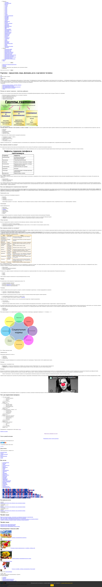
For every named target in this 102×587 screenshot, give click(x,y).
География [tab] (4, 477)
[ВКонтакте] (1, 442)
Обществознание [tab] (6, 470)
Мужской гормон (9, 405)
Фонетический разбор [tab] (7, 487)
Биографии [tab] (5, 482)
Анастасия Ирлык (8, 561)
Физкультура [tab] (5, 474)
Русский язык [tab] (5, 484)
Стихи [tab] (4, 469)
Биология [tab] (4, 463)
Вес (6, 424)
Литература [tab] (5, 483)
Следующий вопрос (6, 401)
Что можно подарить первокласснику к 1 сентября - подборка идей (23, 548)
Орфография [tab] (5, 479)
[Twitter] (2, 442)
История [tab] (4, 485)
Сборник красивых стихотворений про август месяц (21, 558)
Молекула (8, 399)
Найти (12, 70)
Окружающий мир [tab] (6, 486)
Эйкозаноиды (8, 412)
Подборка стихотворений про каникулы (19, 537)
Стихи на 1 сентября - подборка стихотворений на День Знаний (23, 568)
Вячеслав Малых (8, 540)
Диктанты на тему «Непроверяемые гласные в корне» (10, 526)
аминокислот (8, 284)
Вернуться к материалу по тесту (51, 433)
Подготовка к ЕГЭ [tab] (6, 465)
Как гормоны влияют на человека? (9, 87)
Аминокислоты (9, 411)
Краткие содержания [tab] (6, 481)
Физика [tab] (4, 468)
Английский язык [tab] (6, 462)
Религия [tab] (4, 466)
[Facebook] (4, 442)
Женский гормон (9, 404)
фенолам (23, 297)
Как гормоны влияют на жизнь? (8, 85)
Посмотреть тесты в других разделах (51, 438)
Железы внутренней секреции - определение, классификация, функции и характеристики (16, 517)
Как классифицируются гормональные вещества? (12, 86)
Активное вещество (9, 398)
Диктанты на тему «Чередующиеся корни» (8, 524)
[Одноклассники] (5, 442)
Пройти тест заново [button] (4, 431)
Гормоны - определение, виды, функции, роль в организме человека (12, 506)
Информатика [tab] (5, 467)
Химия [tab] (4, 464)
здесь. (20, 429)
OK (52, 585)
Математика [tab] (5, 476)
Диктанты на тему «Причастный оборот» (7, 525)
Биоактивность (8, 417)
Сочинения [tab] (5, 471)
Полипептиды (8, 410)
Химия (4, 88)
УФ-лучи (7, 425)
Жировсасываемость (9, 416)
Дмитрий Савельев (8, 550)
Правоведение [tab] (5, 478)
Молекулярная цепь (9, 406)
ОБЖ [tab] (3, 472)
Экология (7, 423)
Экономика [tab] (5, 473)
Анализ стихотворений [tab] (7, 480)
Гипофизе (4, 209)
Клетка (7, 400)
